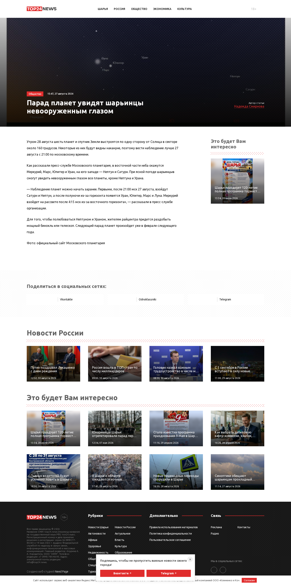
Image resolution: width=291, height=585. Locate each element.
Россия (119, 8)
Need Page (61, 571)
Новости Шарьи (98, 527)
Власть (119, 539)
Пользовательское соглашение (170, 539)
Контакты (244, 527)
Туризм (93, 571)
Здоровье (94, 546)
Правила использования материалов (173, 527)
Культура (184, 8)
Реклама (216, 527)
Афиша (92, 539)
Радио (215, 533)
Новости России (125, 527)
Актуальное (122, 533)
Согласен (249, 580)
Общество (139, 8)
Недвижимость (98, 552)
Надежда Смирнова (249, 106)
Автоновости (97, 533)
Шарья (103, 8)
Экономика (162, 8)
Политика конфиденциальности (170, 533)
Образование (123, 552)
